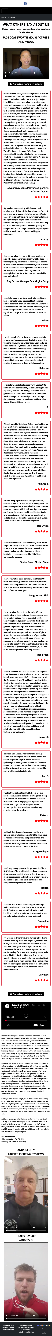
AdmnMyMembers (8, 1329)
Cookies (31, 1332)
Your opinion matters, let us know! (27, 84)
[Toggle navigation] (4, 10)
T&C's (20, 1332)
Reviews (11, 17)
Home (3, 17)
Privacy (25, 1332)
